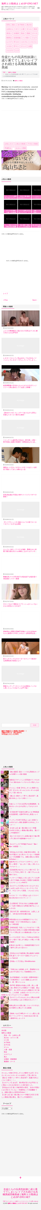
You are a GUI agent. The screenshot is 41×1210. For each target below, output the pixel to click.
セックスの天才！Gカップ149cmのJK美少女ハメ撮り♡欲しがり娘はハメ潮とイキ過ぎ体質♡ (24, 939)
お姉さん (10, 29)
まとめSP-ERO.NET (18, 1203)
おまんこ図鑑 (21, 148)
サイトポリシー (10, 1201)
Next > (34, 300)
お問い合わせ (34, 1201)
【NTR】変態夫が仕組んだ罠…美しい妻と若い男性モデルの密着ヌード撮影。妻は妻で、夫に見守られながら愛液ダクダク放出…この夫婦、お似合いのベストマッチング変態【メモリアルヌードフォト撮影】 (20, 990)
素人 (14, 25)
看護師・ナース (9, 1061)
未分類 (3, 1030)
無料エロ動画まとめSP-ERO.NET (19, 3)
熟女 (22, 33)
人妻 (22, 29)
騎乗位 (9, 38)
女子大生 (7, 1045)
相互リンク (18, 1201)
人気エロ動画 (20, 144)
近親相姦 (17, 38)
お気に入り (9, 144)
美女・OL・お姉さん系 (12, 1035)
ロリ (17, 29)
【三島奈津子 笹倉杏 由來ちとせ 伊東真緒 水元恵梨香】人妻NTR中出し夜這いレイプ (24, 814)
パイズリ (10, 51)
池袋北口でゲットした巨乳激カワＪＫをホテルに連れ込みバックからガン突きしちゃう (24, 782)
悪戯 (28, 33)
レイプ (9, 42)
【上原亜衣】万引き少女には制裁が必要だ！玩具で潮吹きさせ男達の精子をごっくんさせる (24, 906)
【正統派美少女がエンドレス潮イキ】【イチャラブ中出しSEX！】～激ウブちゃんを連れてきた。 (24, 872)
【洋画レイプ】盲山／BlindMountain (22, 961)
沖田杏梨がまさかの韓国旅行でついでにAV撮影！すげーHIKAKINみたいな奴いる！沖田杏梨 (23, 922)
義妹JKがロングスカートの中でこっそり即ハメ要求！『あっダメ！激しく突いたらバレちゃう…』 (24, 864)
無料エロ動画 (12, 72)
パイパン (33, 42)
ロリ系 (6, 1040)
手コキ (16, 42)
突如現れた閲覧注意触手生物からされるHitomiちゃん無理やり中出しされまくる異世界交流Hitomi (19, 633)
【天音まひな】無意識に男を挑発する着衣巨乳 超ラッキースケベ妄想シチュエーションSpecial (24, 955)
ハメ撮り (26, 38)
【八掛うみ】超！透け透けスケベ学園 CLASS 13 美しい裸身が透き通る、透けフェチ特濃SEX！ (24, 830)
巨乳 (8, 25)
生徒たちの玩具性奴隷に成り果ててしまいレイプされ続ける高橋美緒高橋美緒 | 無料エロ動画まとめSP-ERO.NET (20, 1193)
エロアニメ (8, 1054)
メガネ (9, 46)
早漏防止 (8, 148)
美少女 (29, 25)
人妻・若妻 (8, 1049)
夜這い (9, 33)
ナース (34, 33)
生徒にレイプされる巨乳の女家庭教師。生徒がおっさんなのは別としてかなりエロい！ (24, 806)
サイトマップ (26, 1201)
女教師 (16, 33)
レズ (17, 51)
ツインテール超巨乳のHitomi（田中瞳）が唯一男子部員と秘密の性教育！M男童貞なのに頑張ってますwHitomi (19, 442)
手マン (16, 46)
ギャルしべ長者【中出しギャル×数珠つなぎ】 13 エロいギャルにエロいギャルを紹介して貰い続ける (24, 790)
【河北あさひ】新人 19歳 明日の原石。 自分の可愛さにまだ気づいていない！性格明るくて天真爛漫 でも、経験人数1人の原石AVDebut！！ (20, 1090)
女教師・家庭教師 (10, 1059)
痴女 (35, 29)
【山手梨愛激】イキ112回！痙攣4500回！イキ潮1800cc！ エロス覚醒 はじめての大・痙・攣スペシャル (24, 980)
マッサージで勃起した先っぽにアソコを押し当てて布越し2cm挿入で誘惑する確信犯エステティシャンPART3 (24, 880)
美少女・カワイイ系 (11, 1038)
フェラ (34, 38)
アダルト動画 (33, 144)
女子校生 (21, 25)
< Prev (5, 300)
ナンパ (23, 46)
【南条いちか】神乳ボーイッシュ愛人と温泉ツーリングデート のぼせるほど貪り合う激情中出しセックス (24, 1016)
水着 (30, 46)
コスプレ (24, 42)
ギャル (29, 29)
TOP (4, 1201)
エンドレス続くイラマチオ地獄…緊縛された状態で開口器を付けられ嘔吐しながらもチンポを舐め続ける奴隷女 (20, 551)
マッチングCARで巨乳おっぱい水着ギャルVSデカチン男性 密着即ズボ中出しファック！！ (24, 822)
